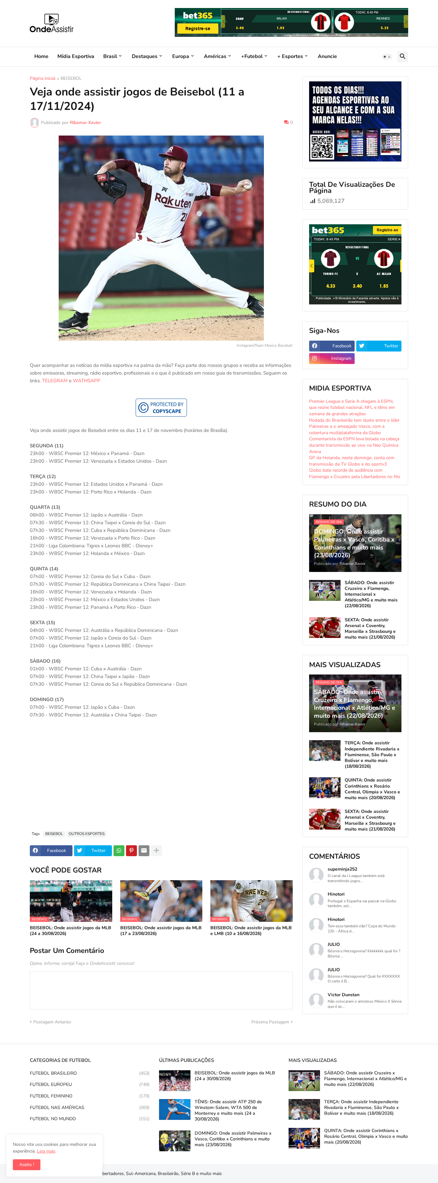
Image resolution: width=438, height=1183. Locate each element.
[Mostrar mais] (156, 850)
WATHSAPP (86, 380)
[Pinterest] (131, 850)
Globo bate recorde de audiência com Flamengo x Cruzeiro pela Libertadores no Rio (354, 473)
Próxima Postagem (270, 1022)
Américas (215, 56)
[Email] (144, 850)
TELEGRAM (55, 380)
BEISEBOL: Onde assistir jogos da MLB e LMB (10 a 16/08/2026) (251, 931)
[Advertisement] (161, 778)
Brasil (110, 56)
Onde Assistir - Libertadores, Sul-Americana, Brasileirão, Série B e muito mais (144, 1174)
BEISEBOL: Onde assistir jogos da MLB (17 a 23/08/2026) (161, 931)
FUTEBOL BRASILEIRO (89, 1073)
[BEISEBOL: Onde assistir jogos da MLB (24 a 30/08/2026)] (174, 1080)
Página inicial (42, 78)
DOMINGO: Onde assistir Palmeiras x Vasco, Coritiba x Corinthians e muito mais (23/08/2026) (233, 1139)
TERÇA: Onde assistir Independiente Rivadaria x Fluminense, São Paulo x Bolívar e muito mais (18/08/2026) (372, 754)
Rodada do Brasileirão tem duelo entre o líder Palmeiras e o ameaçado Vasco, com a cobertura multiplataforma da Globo (354, 426)
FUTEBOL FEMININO (89, 1096)
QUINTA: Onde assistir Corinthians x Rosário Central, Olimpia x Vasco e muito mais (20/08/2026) (372, 789)
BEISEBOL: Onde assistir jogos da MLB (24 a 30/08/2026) (70, 931)
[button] (387, 57)
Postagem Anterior (52, 1022)
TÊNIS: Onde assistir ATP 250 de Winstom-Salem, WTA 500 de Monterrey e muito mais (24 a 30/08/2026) (228, 1110)
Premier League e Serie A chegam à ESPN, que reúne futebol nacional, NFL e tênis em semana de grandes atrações (352, 407)
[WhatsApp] (119, 850)
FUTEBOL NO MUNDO (89, 1119)
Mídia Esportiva (75, 56)
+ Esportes (290, 56)
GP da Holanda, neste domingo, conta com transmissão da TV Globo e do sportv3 (351, 461)
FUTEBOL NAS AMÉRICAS (89, 1107)
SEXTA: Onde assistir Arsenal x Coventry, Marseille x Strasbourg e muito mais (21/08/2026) (370, 629)
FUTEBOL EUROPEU (89, 1084)
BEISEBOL (71, 78)
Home (41, 56)
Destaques (144, 56)
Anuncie (327, 56)
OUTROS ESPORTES (87, 833)
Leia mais (46, 1151)
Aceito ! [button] (26, 1165)
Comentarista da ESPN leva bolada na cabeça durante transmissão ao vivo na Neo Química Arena (354, 445)
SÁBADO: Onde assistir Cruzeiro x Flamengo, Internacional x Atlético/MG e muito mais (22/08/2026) (371, 594)
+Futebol (252, 56)
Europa (180, 56)
